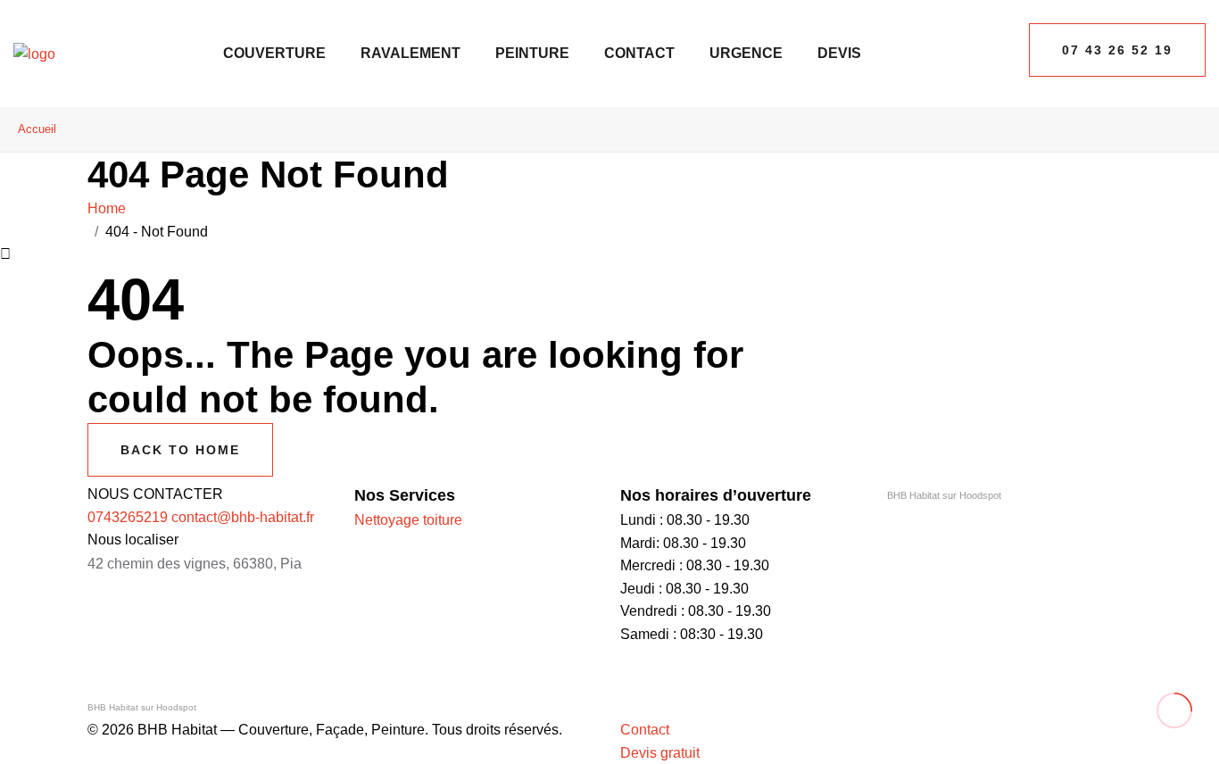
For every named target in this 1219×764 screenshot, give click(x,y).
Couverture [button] (274, 53)
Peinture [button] (532, 53)
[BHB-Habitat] (34, 53)
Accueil (37, 129)
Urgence (746, 53)
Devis (839, 53)
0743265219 (127, 517)
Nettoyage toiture (408, 519)
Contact (639, 53)
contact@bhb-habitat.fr (242, 517)
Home (110, 208)
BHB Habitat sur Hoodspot (944, 495)
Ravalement (410, 53)
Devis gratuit (660, 752)
